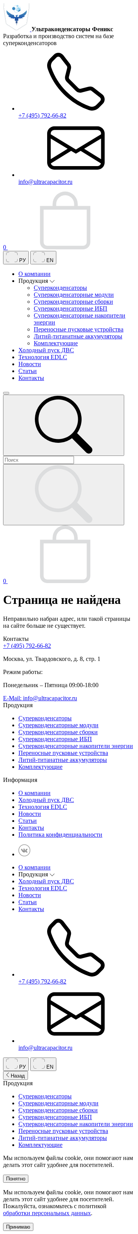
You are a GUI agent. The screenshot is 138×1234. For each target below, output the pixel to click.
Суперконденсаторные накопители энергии (75, 746)
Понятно (15, 1179)
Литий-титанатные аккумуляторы (78, 336)
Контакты (31, 378)
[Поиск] (63, 425)
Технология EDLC (42, 357)
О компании (34, 274)
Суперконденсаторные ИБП (70, 308)
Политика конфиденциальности (60, 834)
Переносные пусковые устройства (78, 329)
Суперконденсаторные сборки (73, 301)
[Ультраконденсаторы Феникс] (17, 29)
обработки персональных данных (47, 1213)
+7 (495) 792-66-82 (27, 645)
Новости (29, 364)
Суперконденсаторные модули (74, 294)
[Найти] (63, 494)
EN (49, 260)
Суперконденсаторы (60, 287)
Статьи (27, 371)
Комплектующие (56, 343)
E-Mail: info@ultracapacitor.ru (40, 698)
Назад (17, 1076)
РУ (22, 260)
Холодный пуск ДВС (46, 350)
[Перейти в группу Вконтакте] (24, 854)
